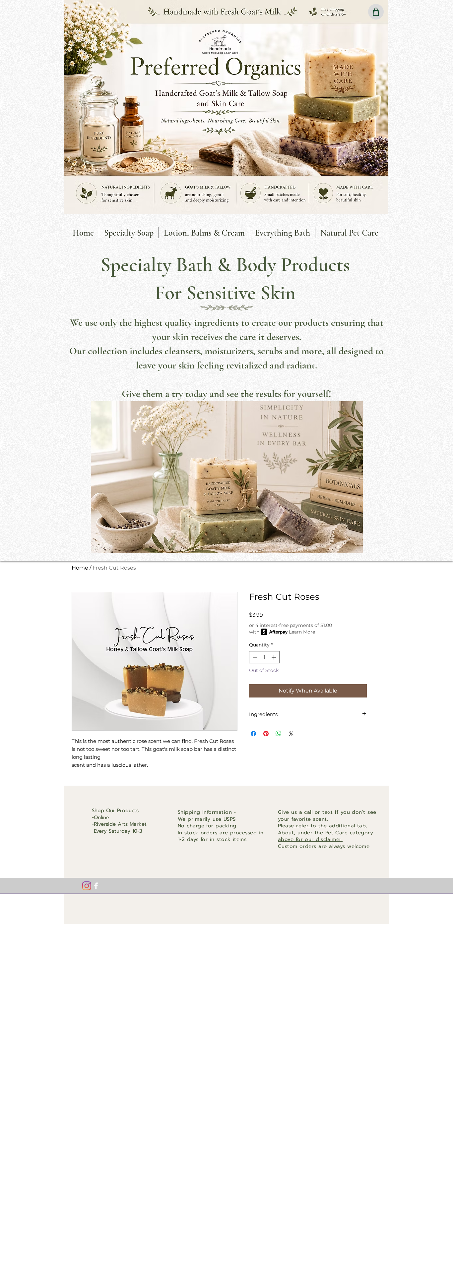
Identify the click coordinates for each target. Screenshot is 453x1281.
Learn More (302, 632)
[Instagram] (86, 885)
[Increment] (274, 657)
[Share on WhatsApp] (279, 734)
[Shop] (376, 12)
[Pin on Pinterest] (266, 734)
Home (80, 568)
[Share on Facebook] (253, 734)
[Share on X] (291, 734)
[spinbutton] (264, 657)
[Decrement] (254, 657)
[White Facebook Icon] (96, 885)
